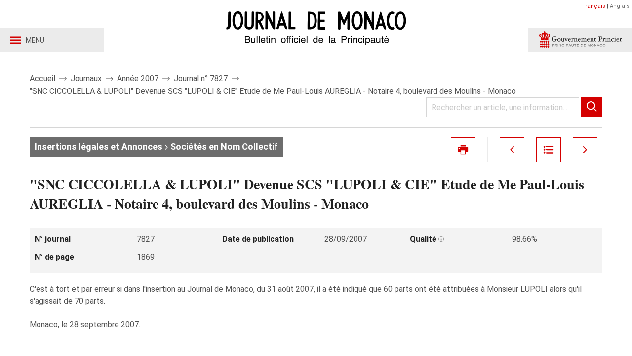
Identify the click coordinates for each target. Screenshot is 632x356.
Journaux (87, 78)
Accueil (43, 78)
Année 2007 (138, 78)
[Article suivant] (585, 149)
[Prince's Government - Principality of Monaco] (580, 40)
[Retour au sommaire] (548, 149)
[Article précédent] (512, 149)
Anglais (620, 6)
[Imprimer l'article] (463, 149)
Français (593, 6)
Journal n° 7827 (202, 78)
